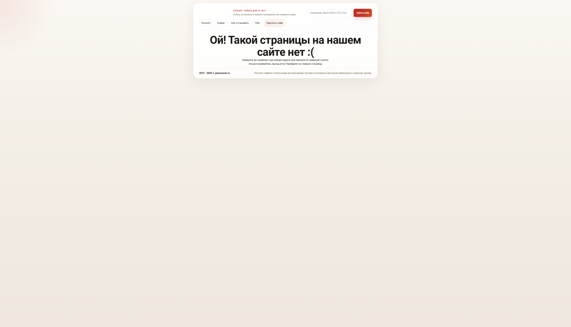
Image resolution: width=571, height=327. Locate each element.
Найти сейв (362, 12)
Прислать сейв (274, 23)
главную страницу (312, 63)
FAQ (257, 23)
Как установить (240, 23)
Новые (221, 23)
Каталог (206, 23)
